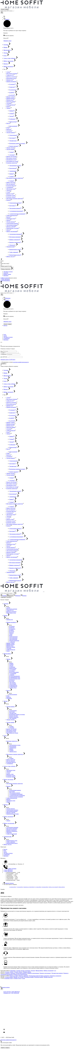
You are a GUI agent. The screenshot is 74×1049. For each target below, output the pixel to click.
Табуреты (8, 190)
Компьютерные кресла (15, 255)
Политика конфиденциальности (11, 1023)
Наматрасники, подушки (12, 228)
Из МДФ (12, 92)
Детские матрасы (10, 221)
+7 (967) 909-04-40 (5, 279)
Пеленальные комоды (34, 975)
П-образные (12, 119)
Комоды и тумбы (14, 975)
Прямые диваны (27, 971)
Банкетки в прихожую (55, 975)
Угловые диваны (9, 971)
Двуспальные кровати (15, 208)
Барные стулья (9, 193)
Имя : (2, 351)
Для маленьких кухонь (15, 165)
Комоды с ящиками (23, 975)
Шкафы (5, 999)
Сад (55, 970)
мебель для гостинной (53, 887)
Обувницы (12, 245)
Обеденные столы (10, 188)
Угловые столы (17, 978)
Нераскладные (13, 121)
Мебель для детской (8, 1001)
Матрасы (5, 1008)
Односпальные (13, 135)
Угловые (11, 113)
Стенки (8, 72)
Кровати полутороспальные (20, 974)
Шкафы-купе (9, 80)
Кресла (8, 123)
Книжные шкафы (38, 977)
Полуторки (12, 138)
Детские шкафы (10, 149)
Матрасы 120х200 (10, 226)
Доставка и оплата (8, 271)
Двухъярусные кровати (57, 973)
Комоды (8, 217)
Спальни (18, 970)
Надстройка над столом (12, 161)
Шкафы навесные (48, 977)
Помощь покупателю (6, 269)
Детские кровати (10, 132)
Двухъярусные (13, 140)
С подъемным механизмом (16, 211)
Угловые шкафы (9, 977)
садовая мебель (38, 887)
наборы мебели (61, 887)
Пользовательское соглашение (10, 1022)
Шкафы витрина (10, 98)
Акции (5, 335)
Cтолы (23, 978)
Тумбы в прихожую (44, 975)
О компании (6, 338)
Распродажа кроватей (21, 973)
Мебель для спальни (8, 1006)
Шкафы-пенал (9, 100)
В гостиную (13, 89)
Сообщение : (4, 354)
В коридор (12, 87)
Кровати (8, 200)
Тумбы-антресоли (10, 104)
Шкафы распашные (11, 81)
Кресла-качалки (13, 126)
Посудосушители (10, 184)
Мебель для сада (10, 256)
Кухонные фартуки (11, 185)
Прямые (12, 110)
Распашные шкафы (29, 977)
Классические (13, 168)
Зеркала (8, 220)
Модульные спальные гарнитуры (14, 198)
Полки (8, 106)
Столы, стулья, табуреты (9, 1004)
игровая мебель (45, 887)
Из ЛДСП (12, 95)
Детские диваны (18, 971)
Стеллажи (8, 103)
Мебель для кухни (7, 1003)
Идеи (4, 334)
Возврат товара (7, 274)
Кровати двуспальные (45, 973)
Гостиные (27, 970)
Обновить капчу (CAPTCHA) (8, 359)
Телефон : (3, 352)
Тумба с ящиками (13, 252)
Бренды (5, 325)
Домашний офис (10, 246)
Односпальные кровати (15, 202)
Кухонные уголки (10, 195)
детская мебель (20, 887)
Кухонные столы (8, 978)
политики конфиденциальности (21, 362)
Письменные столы (11, 159)
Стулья (8, 192)
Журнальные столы (11, 78)
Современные (13, 171)
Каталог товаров (4, 9)
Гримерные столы (10, 218)
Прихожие (12, 970)
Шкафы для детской (18, 977)
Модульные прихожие (15, 236)
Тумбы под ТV (10, 75)
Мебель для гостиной (8, 997)
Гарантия (5, 273)
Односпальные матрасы (12, 223)
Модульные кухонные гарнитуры (14, 178)
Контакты (5, 275)
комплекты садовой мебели (29, 887)
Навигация (3, 597)
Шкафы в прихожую (14, 239)
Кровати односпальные (33, 973)
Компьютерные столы (15, 249)
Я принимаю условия (15, 362)
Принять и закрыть (5, 1047)
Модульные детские (11, 158)
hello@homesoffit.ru (9, 1032)
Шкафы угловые (10, 96)
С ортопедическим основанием (17, 213)
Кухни (22, 970)
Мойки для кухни (10, 182)
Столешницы (9, 187)
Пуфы (7, 127)
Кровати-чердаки (14, 146)
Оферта (5, 1024)
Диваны (8, 108)
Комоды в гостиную (11, 76)
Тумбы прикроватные (11, 215)
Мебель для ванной (48, 970)
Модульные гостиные (11, 73)
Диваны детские (10, 147)
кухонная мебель (12, 887)
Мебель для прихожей (11, 231)
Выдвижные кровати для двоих (17, 143)
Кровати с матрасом (10, 973)
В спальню (12, 84)
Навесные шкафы (10, 101)
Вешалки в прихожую (15, 242)
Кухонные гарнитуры (11, 162)
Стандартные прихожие (15, 234)
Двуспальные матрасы (11, 225)
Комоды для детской (11, 156)
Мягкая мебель (39, 970)
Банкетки (8, 129)
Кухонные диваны (10, 197)
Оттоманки (9, 131)
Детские (11, 116)
